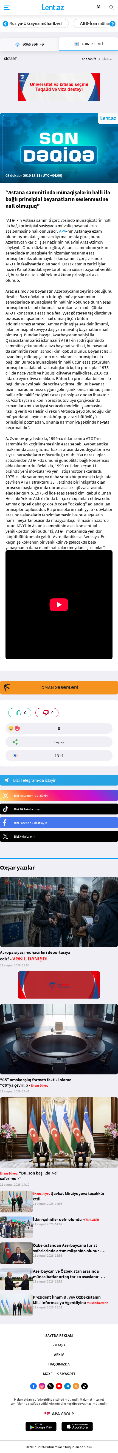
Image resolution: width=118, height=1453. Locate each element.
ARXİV (59, 1354)
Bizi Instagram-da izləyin (31, 795)
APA (62, 231)
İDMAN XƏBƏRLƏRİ (59, 687)
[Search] (111, 7)
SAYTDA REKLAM (59, 1335)
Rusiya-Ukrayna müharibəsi (35, 23)
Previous (5, 24)
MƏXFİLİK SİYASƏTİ (59, 1373)
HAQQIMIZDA (59, 1364)
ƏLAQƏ (59, 1345)
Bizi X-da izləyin (24, 836)
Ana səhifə (89, 59)
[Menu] (7, 7)
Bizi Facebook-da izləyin (30, 823)
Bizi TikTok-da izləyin (28, 809)
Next (112, 24)
